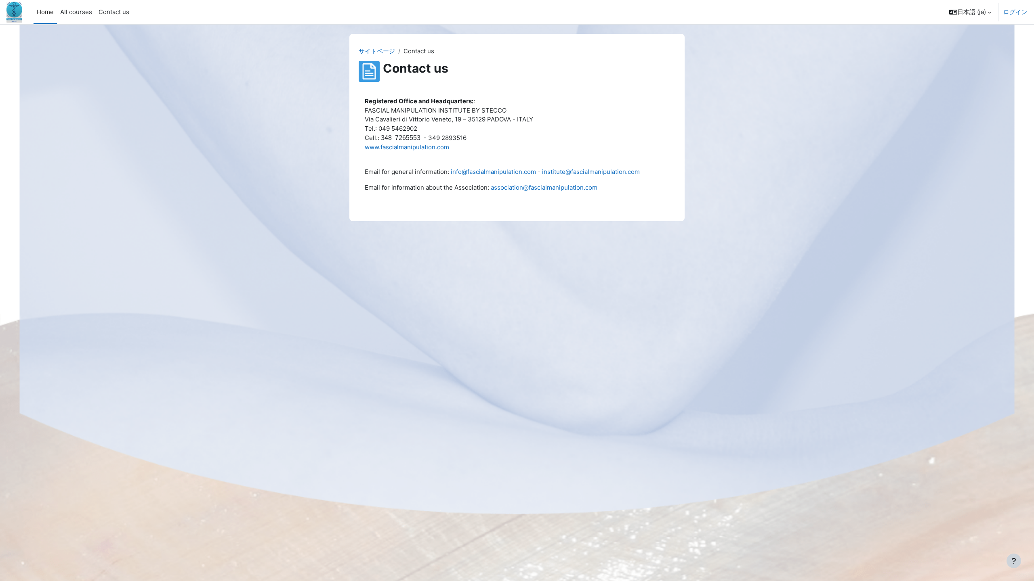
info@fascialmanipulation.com (493, 172)
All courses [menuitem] (76, 12)
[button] (970, 12)
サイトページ (377, 51)
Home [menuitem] (45, 12)
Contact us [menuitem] (114, 12)
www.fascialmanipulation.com (407, 147)
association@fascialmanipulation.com (544, 187)
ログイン (1015, 12)
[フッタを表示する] (1014, 561)
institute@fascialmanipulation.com (591, 172)
